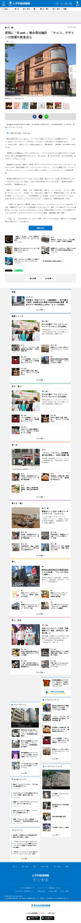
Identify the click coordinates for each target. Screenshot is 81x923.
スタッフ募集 (65, 891)
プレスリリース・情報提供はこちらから (50, 888)
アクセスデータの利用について (25, 891)
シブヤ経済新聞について (28, 888)
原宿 (7, 41)
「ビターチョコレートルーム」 (20, 133)
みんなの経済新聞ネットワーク (40, 905)
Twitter (61, 3)
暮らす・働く (44, 9)
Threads (70, 3)
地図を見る (40, 228)
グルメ (12, 41)
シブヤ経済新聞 (19, 3)
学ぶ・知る (56, 9)
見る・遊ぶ (26, 9)
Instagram (66, 3)
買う (35, 9)
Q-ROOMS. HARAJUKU (52, 261)
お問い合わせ (41, 891)
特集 (65, 9)
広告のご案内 (53, 891)
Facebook (57, 3)
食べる (17, 9)
